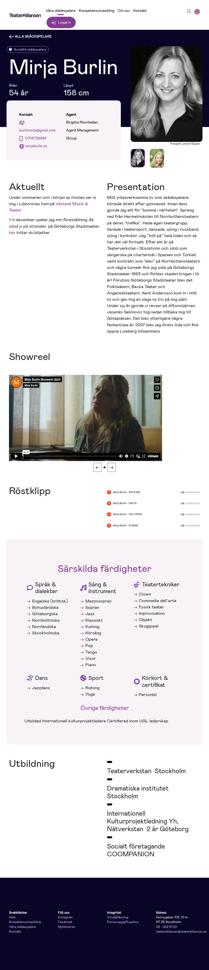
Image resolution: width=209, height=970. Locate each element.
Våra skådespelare (61, 10)
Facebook (65, 922)
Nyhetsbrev (66, 927)
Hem (12, 917)
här (12, 232)
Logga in (64, 22)
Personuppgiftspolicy (123, 922)
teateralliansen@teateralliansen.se (181, 932)
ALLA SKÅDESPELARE (33, 36)
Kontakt (140, 10)
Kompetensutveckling (96, 10)
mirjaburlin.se (36, 146)
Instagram (65, 917)
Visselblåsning (117, 917)
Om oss (124, 10)
